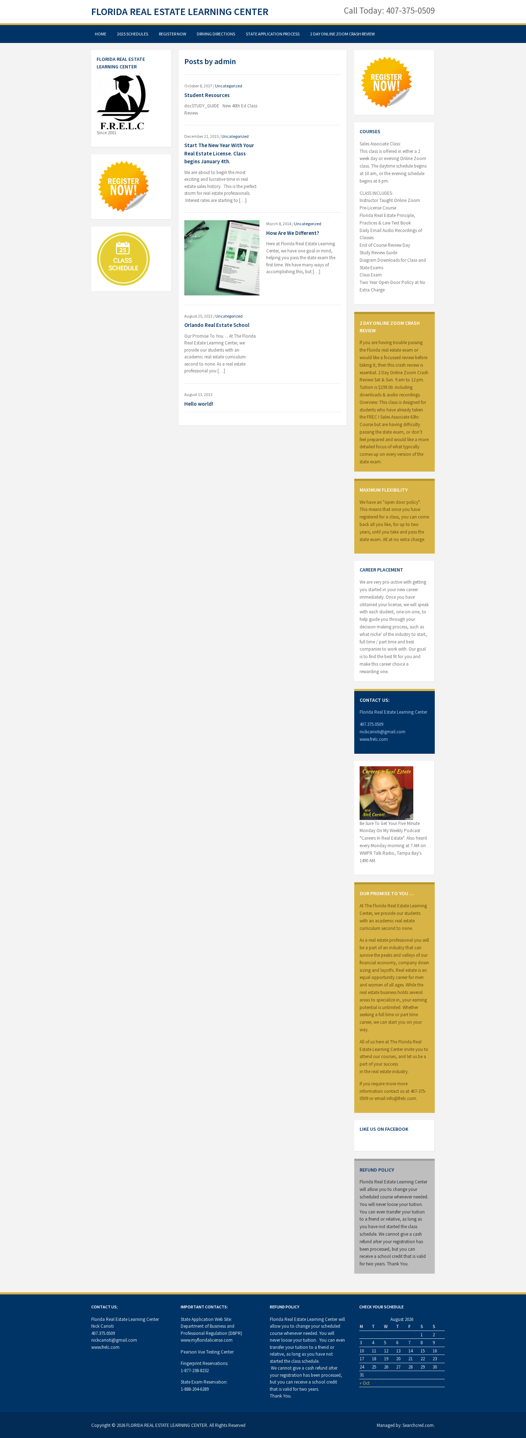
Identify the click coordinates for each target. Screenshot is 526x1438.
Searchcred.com (418, 1425)
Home (100, 34)
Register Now (172, 34)
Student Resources (207, 95)
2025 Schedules (132, 34)
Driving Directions (216, 34)
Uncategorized (228, 85)
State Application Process (272, 34)
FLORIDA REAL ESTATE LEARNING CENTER (179, 11)
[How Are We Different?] (221, 257)
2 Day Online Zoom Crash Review (342, 34)
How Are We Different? (292, 233)
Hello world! (198, 403)
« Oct (365, 1383)
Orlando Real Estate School (216, 325)
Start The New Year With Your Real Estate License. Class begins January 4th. (219, 153)
